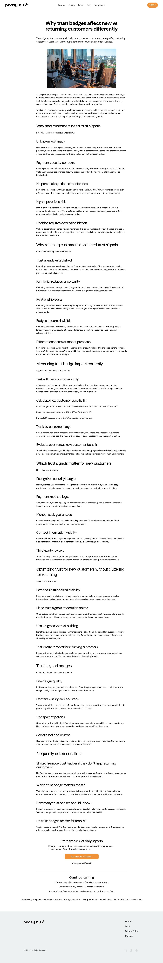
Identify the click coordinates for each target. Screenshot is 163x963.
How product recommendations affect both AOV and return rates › (112, 899)
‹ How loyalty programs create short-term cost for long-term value (50, 899)
